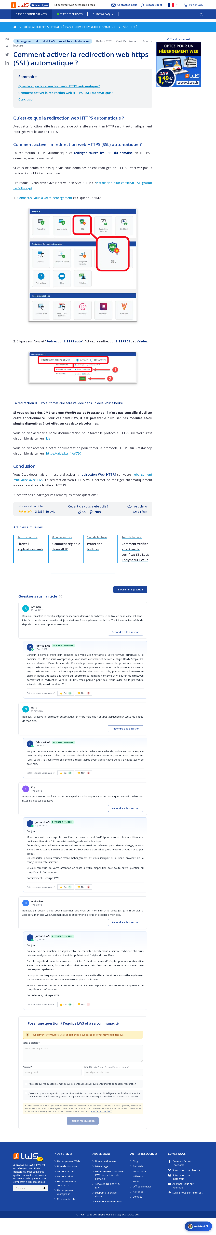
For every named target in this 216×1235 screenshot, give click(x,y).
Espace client (154, 4)
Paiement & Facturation (108, 1201)
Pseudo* (27, 1066)
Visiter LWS (196, 4)
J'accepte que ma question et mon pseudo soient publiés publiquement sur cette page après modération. (83, 1083)
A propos (138, 1191)
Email (106, 1066)
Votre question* (31, 1042)
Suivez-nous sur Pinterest (187, 1192)
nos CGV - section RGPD (101, 1111)
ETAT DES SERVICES (71, 14)
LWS (31, 1165)
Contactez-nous (127, 4)
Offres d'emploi (142, 1186)
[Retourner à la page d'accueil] (14, 27)
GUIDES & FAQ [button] (101, 14)
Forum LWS (139, 1171)
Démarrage (101, 1166)
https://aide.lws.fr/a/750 (63, 453)
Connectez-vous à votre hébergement (45, 198)
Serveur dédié (65, 1176)
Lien (49, 438)
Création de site (66, 1199)
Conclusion (26, 99)
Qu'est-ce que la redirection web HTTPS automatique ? (59, 86)
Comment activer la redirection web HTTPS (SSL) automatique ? (65, 93)
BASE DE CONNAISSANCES (31, 14)
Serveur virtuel (65, 1171)
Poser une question (130, 590)
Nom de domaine (67, 1166)
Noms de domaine (105, 1161)
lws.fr (136, 1181)
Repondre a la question (125, 632)
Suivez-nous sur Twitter (186, 1170)
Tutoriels (138, 1166)
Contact (137, 1196)
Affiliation (138, 1176)
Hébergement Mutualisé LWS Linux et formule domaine (109, 1175)
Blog (135, 1161)
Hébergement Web (68, 1161)
